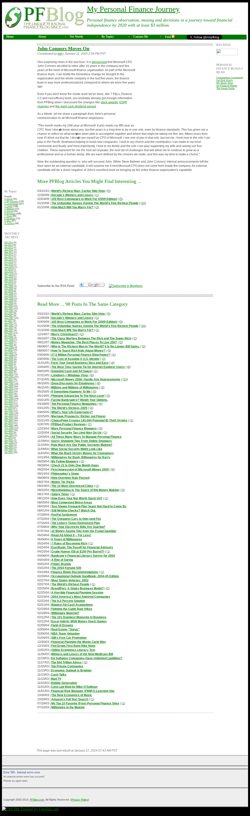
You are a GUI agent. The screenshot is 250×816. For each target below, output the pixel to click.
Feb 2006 (8, 362)
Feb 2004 (8, 420)
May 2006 (9, 355)
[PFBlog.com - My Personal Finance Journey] (126, 286)
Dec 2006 (8, 337)
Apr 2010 (8, 276)
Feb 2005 (8, 391)
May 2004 (9, 413)
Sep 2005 (8, 374)
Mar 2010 (8, 279)
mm (60, 53)
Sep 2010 (8, 264)
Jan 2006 (8, 364)
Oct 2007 (8, 313)
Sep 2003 (8, 433)
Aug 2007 (9, 318)
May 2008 (9, 298)
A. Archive (9, 223)
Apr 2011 (8, 250)
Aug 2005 (9, 377)
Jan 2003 (8, 452)
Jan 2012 (8, 247)
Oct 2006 (8, 342)
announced (99, 62)
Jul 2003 (8, 438)
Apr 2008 (8, 301)
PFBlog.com (37, 799)
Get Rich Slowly (224, 80)
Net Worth (76, 36)
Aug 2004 (9, 406)
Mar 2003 (8, 447)
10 (125, 379)
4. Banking (9, 209)
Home (10, 36)
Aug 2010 (9, 267)
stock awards (109, 102)
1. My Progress (11, 201)
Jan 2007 (8, 335)
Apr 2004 (8, 416)
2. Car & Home (11, 204)
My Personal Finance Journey (133, 9)
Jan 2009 (8, 291)
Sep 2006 (8, 345)
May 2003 (9, 442)
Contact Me (140, 36)
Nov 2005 (9, 369)
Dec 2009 (8, 286)
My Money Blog (224, 83)
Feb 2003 (8, 450)
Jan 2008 (8, 306)
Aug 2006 (9, 347)
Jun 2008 (8, 296)
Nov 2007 (9, 311)
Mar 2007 (8, 330)
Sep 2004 (8, 403)
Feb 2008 (8, 303)
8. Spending (10, 218)
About (42, 36)
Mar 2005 (8, 389)
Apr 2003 (8, 445)
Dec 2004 (8, 396)
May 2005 (9, 384)
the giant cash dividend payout (75, 106)
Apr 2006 (8, 357)
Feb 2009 (8, 289)
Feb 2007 (8, 333)
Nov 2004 (9, 399)
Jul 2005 (8, 379)
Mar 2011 (8, 252)
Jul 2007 (8, 320)
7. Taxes (8, 216)
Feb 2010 (8, 281)
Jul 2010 (8, 269)
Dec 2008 (8, 294)
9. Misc (7, 221)
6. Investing (10, 213)
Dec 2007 (8, 308)
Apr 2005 (8, 386)
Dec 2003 (8, 425)
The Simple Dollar (225, 88)
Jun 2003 (8, 440)
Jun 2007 (8, 323)
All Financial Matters (226, 85)
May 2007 (9, 325)
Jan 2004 (8, 423)
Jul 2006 (8, 350)
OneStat (30, 812)
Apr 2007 (8, 328)
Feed (168, 37)
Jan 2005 (8, 394)
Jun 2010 (8, 272)
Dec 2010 (8, 259)
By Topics (108, 36)
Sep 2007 (8, 315)
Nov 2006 (9, 340)
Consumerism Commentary (229, 77)
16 (143, 203)
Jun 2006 (8, 352)
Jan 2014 (8, 245)
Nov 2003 (9, 428)
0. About (8, 199)
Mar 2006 (8, 359)
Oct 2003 (8, 430)
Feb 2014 (8, 242)
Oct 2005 (8, 372)
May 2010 (9, 274)
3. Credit (8, 206)
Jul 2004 (8, 408)
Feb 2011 (8, 254)
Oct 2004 (8, 401)
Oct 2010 (8, 262)
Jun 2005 (8, 381)
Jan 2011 (8, 257)
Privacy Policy (79, 799)
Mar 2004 (8, 418)
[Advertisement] (19, 116)
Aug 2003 (9, 435)
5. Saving (8, 211)
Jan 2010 (8, 284)
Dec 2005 (8, 367)
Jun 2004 (8, 411)
